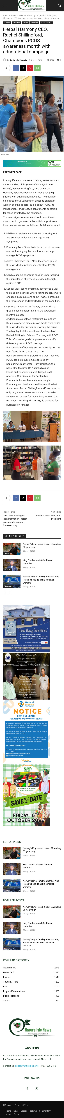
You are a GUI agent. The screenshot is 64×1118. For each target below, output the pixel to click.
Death (6, 553)
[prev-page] (5, 593)
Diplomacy (8, 586)
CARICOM (7, 570)
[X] (23, 68)
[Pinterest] (30, 68)
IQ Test (25, 1105)
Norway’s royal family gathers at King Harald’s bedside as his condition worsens (41, 579)
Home (6, 15)
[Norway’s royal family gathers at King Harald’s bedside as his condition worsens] (12, 581)
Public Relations (46, 23)
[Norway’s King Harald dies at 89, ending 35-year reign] (12, 549)
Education (16, 23)
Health (25, 23)
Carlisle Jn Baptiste (18, 60)
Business (14, 15)
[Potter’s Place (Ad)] (26, 650)
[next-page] (10, 593)
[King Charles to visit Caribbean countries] (12, 565)
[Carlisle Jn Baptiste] (5, 60)
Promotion (34, 23)
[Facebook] (16, 68)
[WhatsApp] (37, 68)
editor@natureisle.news (27, 1065)
